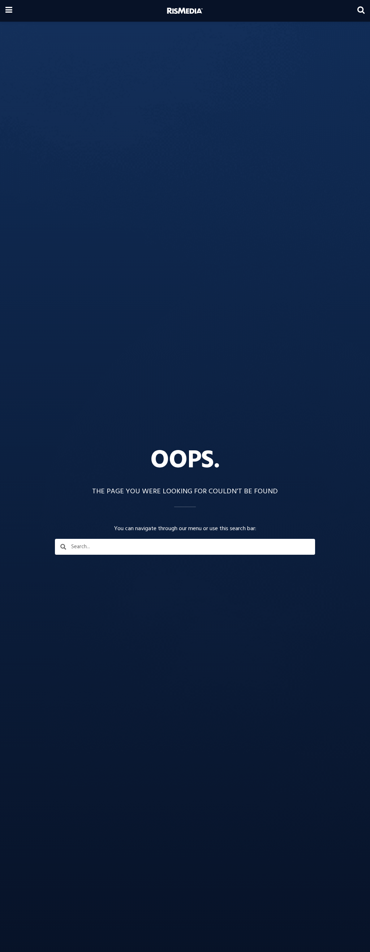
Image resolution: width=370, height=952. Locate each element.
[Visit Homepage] (185, 11)
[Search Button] (361, 11)
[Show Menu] (8, 11)
